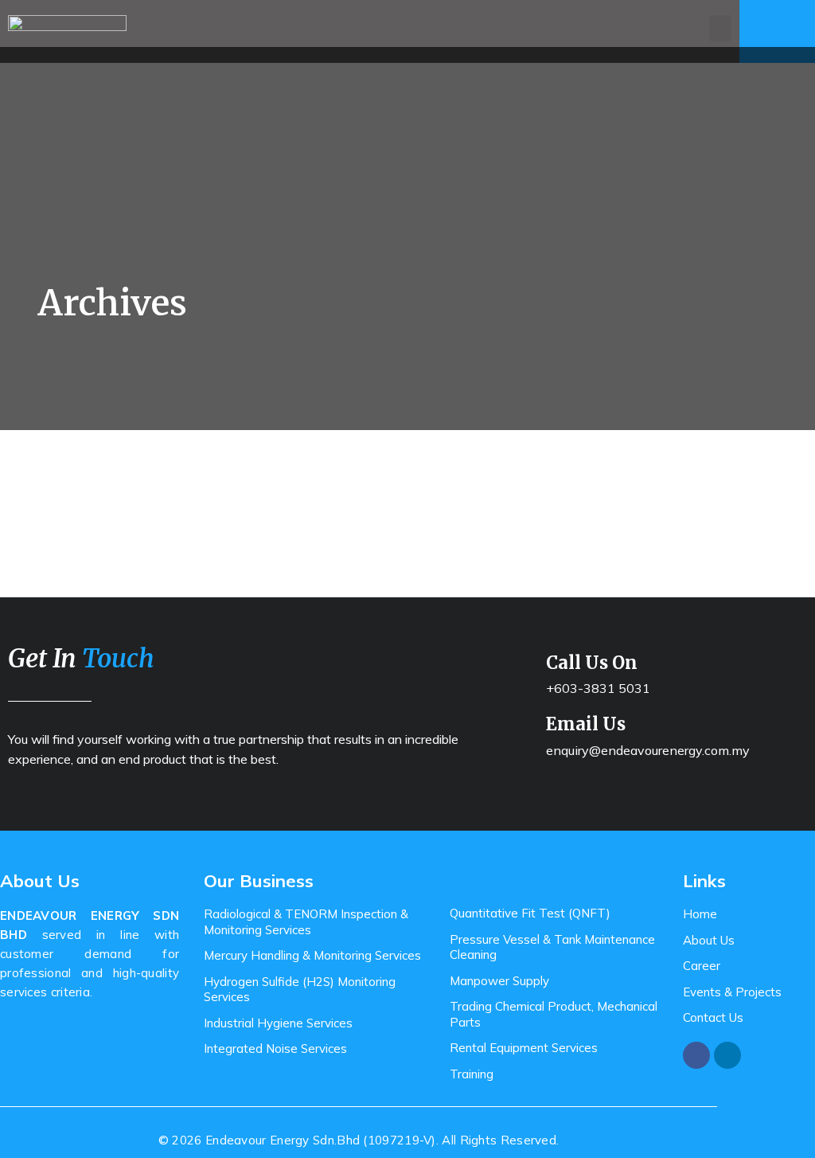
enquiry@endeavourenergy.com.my (648, 750)
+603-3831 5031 (598, 688)
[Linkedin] (727, 1055)
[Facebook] (696, 1055)
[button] (720, 28)
